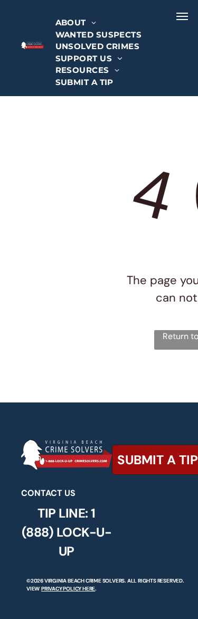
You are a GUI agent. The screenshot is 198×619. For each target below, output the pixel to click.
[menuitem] (76, 23)
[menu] (182, 16)
